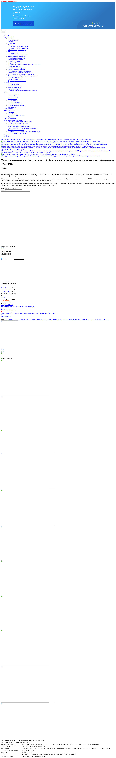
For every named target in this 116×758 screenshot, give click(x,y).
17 (1, 291)
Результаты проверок (14, 66)
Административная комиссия (17, 81)
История (10, 41)
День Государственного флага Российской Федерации (17, 306)
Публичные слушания (15, 104)
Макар (60, 319)
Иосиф (49, 319)
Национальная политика (15, 79)
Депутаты (11, 112)
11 (4, 289)
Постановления (13, 100)
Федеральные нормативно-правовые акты (21, 74)
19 (6, 291)
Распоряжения (12, 99)
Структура (11, 45)
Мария (72, 319)
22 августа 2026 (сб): (7, 305)
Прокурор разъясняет (14, 61)
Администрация (9, 37)
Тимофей (97, 319)
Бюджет (6, 82)
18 (4, 291)
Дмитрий (39, 319)
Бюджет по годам (13, 84)
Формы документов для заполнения (19, 126)
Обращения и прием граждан (17, 50)
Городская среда (13, 53)
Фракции (11, 117)
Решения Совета (13, 97)
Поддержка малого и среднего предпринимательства (24, 64)
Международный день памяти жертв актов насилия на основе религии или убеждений (28, 313)
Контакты (7, 136)
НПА (6, 92)
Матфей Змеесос (6, 316)
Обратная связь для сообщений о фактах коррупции (24, 131)
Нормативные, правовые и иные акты (20, 121)
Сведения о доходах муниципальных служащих (23, 128)
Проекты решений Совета (16, 115)
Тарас (91, 319)
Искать (3, 190)
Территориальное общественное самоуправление (23, 76)
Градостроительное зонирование (18, 55)
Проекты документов (14, 102)
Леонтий (54, 319)
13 (8, 289)
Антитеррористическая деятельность (19, 71)
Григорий (33, 319)
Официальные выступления (16, 69)
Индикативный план (14, 87)
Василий (26, 319)
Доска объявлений (10, 118)
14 (10, 289)
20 (8, 291)
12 (6, 289)
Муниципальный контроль (16, 58)
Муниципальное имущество (16, 56)
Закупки (7, 135)
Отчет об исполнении (14, 86)
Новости (10, 38)
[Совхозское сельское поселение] (1, 30)
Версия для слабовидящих (9, 1)
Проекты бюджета (13, 89)
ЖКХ (9, 51)
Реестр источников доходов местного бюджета (22, 90)
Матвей (77, 319)
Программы (11, 95)
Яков (107, 319)
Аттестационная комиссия (16, 130)
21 (10, 291)
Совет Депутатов (9, 110)
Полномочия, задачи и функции (18, 46)
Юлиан (102, 319)
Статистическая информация (17, 68)
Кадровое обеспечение (15, 63)
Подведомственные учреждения (18, 48)
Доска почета (8, 108)
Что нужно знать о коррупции (17, 133)
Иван (44, 319)
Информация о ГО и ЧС (15, 77)
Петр (82, 319)
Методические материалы (16, 125)
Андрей (16, 319)
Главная (6, 35)
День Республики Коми (8, 310)
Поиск (3, 188)
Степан (86, 319)
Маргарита (66, 319)
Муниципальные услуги (15, 59)
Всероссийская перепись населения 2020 (20, 72)
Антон (21, 319)
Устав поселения (13, 94)
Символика (11, 43)
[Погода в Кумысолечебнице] (13, 257)
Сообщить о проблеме (23, 24)
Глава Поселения (13, 40)
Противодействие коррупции (13, 120)
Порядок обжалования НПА (16, 105)
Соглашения (12, 107)
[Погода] (4, 258)
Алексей (10, 319)
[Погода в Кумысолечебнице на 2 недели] (19, 259)
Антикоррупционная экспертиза (18, 123)
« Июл (3, 297)
